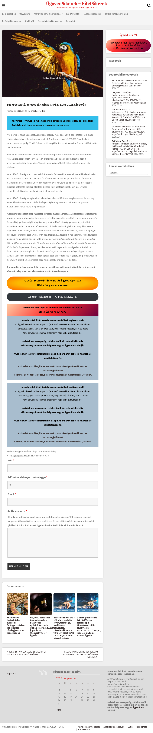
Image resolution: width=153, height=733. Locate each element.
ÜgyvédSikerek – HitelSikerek (76, 3)
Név (10, 460)
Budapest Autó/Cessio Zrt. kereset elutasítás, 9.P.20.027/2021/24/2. (26, 653)
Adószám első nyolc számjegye (27, 477)
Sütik (130, 727)
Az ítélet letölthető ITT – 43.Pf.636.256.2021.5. (52, 296)
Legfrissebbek (9, 14)
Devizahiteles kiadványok (50, 21)
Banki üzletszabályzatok (116, 14)
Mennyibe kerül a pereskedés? (48, 14)
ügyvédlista (138, 707)
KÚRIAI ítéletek (73, 14)
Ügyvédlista (24, 14)
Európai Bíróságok (92, 14)
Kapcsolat (70, 21)
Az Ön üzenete (17, 511)
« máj (58, 710)
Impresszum (84, 729)
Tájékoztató (141, 727)
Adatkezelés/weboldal (89, 727)
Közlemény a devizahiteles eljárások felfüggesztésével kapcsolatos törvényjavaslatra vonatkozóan (16, 625)
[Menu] (3, 5)
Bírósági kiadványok (11, 21)
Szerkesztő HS (38, 111)
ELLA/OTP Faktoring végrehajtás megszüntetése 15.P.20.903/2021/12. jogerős (80, 654)
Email (11, 494)
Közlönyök (29, 21)
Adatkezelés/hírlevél (114, 727)
